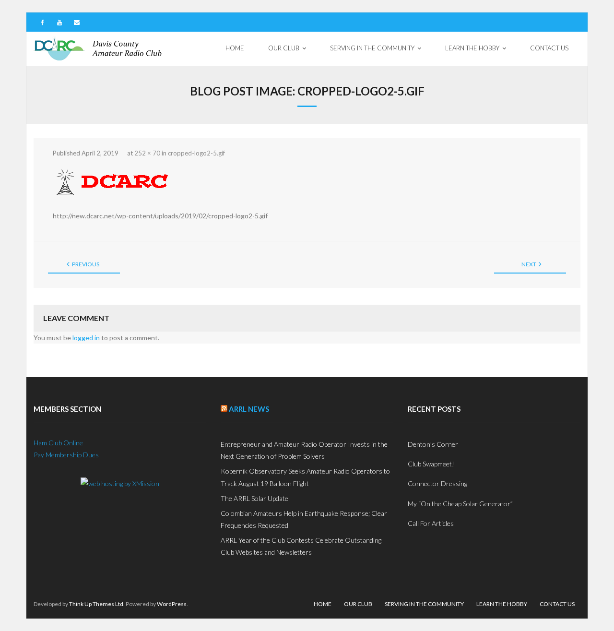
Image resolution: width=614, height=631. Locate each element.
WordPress (172, 603)
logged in (86, 337)
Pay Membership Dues (66, 455)
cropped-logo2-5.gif (196, 153)
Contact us (557, 603)
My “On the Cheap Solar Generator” (460, 504)
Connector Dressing (437, 483)
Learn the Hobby (501, 603)
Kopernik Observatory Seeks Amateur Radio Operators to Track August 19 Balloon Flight (305, 477)
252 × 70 (147, 153)
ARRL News (249, 409)
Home (322, 603)
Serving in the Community (424, 603)
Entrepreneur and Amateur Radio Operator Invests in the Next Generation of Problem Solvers (304, 450)
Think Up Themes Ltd (96, 603)
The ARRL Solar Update (254, 498)
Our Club (358, 603)
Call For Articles (431, 523)
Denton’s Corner (433, 444)
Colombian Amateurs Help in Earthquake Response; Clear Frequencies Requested (304, 519)
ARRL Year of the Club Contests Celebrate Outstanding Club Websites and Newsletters (301, 546)
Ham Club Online (58, 443)
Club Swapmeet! (431, 464)
